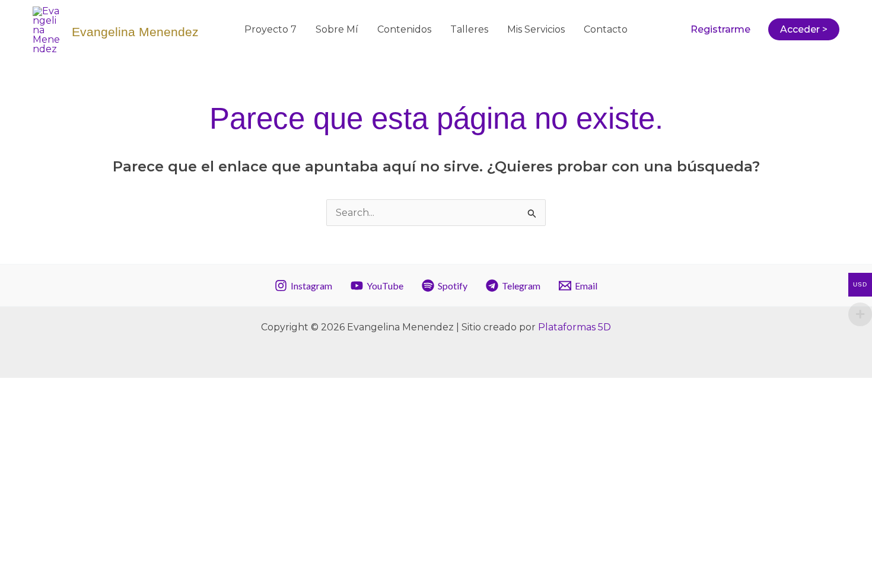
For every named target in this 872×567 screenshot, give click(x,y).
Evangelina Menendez (135, 32)
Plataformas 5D (574, 327)
